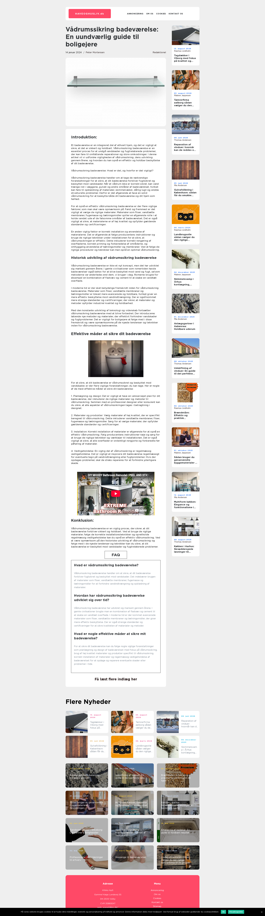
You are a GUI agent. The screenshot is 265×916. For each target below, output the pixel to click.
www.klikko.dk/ (110, 907)
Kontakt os (176, 14)
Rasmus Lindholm (182, 51)
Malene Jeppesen (182, 95)
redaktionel (159, 52)
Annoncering (135, 14)
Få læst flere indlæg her (116, 679)
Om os (149, 14)
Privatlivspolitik (236, 912)
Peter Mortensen (95, 52)
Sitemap (157, 906)
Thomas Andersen (182, 140)
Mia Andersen (180, 185)
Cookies (161, 14)
